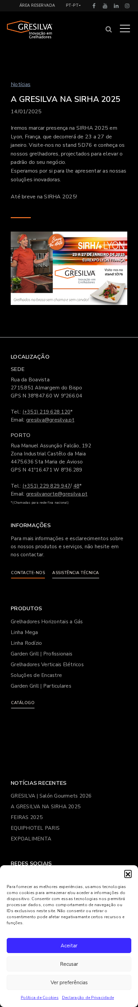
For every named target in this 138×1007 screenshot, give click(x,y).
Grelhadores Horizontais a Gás (47, 621)
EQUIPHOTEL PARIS (35, 828)
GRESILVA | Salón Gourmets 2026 (51, 796)
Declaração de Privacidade (88, 997)
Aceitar (69, 945)
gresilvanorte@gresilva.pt (56, 494)
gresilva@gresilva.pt (50, 420)
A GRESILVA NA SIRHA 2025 (45, 806)
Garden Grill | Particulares (41, 686)
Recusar (69, 964)
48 (76, 486)
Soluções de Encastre (36, 675)
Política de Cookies (40, 997)
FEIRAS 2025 (27, 817)
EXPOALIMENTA (31, 838)
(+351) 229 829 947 (46, 486)
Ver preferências (69, 982)
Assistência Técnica (75, 572)
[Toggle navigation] (125, 28)
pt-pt (72, 5)
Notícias (20, 84)
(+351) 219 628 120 (46, 411)
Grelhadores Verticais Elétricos (47, 664)
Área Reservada (37, 5)
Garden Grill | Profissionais (41, 653)
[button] (128, 873)
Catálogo (22, 702)
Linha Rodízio (26, 643)
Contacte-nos (28, 572)
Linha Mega (24, 632)
